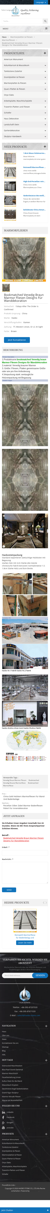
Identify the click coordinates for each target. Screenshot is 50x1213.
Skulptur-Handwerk (12, 136)
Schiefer (7, 112)
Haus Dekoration (11, 118)
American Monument (13, 59)
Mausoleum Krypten (10, 1085)
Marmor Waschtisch (10, 1073)
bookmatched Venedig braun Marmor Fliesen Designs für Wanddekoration (23, 839)
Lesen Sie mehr (25, 942)
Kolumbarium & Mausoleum (16, 65)
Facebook (10, 1117)
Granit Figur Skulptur (10, 1092)
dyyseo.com (34, 1191)
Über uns (5, 1035)
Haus (4, 37)
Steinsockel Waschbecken (12, 1065)
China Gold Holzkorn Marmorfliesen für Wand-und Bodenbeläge (24, 797)
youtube (10, 1127)
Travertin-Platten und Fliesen (17, 106)
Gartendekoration (12, 130)
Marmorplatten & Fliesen (15, 83)
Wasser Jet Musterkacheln (12, 1100)
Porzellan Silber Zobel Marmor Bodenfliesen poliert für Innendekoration (23, 807)
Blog (3, 1051)
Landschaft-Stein (11, 124)
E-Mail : (5, 847)
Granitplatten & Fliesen (14, 77)
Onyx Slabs (9, 95)
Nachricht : (7, 859)
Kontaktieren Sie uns (10, 1043)
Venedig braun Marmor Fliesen (14, 780)
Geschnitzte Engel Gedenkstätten (15, 1088)
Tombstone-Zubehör (13, 71)
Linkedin (10, 1112)
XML (4, 1054)
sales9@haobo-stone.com (28, 1015)
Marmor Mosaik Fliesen (11, 1096)
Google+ (10, 1122)
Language (40, 2)
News (4, 1039)
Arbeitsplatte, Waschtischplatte (18, 101)
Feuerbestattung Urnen (11, 1077)
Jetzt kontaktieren (17, 339)
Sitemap (5, 1047)
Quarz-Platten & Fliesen (14, 89)
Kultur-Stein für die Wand (12, 1081)
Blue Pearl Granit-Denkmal (12, 1069)
